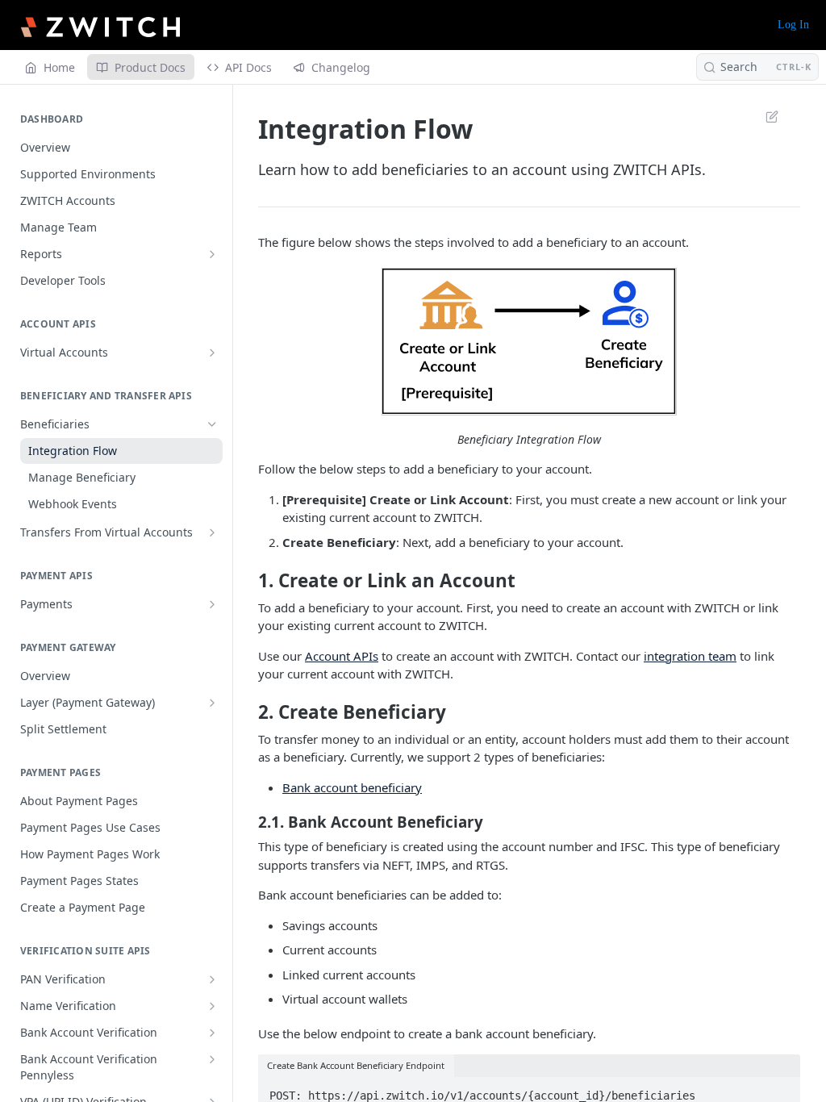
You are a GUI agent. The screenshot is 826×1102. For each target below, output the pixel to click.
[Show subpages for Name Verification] (212, 1006)
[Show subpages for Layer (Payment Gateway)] (212, 702)
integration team (690, 656)
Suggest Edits (764, 116)
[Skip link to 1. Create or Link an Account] (247, 581)
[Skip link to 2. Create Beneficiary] (247, 712)
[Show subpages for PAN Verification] (212, 979)
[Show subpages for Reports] (212, 254)
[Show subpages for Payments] (212, 604)
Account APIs (341, 656)
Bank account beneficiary (352, 787)
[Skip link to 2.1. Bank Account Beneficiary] (247, 822)
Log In (793, 25)
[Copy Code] (781, 1091)
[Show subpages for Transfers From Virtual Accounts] (212, 532)
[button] (529, 341)
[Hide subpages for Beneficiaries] (212, 424)
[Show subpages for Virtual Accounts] (212, 352)
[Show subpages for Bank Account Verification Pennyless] (212, 1059)
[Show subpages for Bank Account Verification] (212, 1032)
